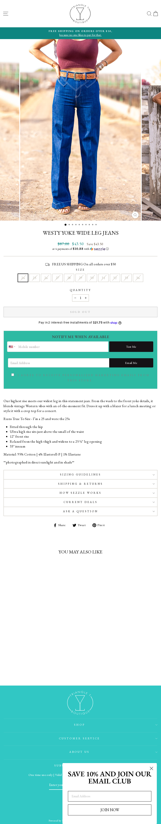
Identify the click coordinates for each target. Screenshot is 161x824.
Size (80, 269)
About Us (79, 752)
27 (57, 277)
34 (138, 277)
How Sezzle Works (80, 493)
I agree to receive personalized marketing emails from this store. (84, 377)
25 (34, 277)
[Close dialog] (151, 768)
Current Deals (80, 502)
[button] (80, 249)
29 (80, 277)
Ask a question (80, 511)
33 (126, 277)
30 (92, 277)
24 (23, 277)
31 (103, 277)
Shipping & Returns (80, 484)
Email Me (131, 363)
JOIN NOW (109, 809)
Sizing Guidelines (80, 474)
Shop (79, 725)
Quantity (80, 290)
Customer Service (79, 738)
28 (69, 277)
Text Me (131, 347)
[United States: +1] (12, 347)
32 (115, 277)
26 (46, 277)
